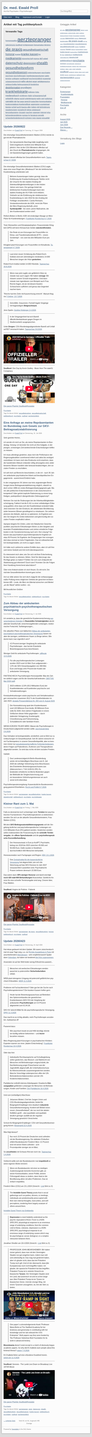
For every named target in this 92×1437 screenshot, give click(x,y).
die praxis (13, 49)
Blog (17, 17)
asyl (43, 99)
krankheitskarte (16, 91)
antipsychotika (11, 84)
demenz (47, 45)
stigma (16, 99)
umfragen (15, 79)
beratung (34, 115)
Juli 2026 (63, 122)
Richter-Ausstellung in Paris (40, 952)
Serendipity (15, 1429)
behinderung (45, 107)
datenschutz (14, 63)
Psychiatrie (7, 410)
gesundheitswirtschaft (35, 49)
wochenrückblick (35, 79)
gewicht (27, 101)
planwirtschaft (27, 59)
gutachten (35, 101)
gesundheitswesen (16, 72)
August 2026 (65, 119)
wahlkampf (24, 79)
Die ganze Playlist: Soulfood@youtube (19, 406)
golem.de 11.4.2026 (11, 1358)
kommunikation (45, 101)
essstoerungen (11, 110)
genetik (41, 115)
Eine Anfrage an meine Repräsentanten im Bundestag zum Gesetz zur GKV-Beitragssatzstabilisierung (29, 426)
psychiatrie (46, 73)
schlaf (13, 107)
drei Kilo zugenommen (44, 957)
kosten (18, 54)
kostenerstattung (12, 104)
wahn (38, 99)
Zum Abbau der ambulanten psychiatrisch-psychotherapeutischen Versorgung (28, 607)
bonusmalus (39, 45)
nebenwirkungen (34, 73)
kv (40, 54)
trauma (24, 107)
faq (18, 101)
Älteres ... (64, 130)
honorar (10, 54)
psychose (9, 76)
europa (25, 115)
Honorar (64, 100)
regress (36, 59)
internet (43, 112)
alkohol (29, 81)
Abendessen (22, 955)
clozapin (22, 112)
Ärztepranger (65, 92)
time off (63, 108)
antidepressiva (43, 81)
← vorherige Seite (9, 1421)
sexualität (45, 118)
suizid (22, 99)
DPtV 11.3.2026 (10, 1013)
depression (29, 63)
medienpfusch (12, 95)
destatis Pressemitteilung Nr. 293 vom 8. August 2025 (33, 701)
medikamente (13, 58)
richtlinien (23, 96)
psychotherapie (20, 76)
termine (8, 79)
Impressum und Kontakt (32, 17)
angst (34, 81)
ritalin (30, 96)
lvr (29, 115)
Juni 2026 (64, 125)
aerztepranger (34, 39)
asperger (36, 112)
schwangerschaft (39, 96)
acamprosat (44, 104)
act (41, 58)
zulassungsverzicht (13, 81)
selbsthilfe (9, 99)
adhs (23, 81)
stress (29, 110)
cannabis (9, 101)
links (37, 92)
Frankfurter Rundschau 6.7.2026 (38, 219)
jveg (34, 118)
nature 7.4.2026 (23, 1351)
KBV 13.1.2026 (48, 855)
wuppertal (47, 79)
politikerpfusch (8, 416)
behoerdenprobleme (13, 115)
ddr (15, 101)
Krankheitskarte (67, 94)
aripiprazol (36, 110)
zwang (38, 118)
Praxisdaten (65, 97)
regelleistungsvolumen (35, 76)
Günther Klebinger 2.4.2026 (25, 310)
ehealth (42, 63)
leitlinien (31, 92)
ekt (38, 107)
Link (42, 1186)
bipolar (8, 107)
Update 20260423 (14, 941)
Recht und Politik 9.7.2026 (35, 787)
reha (48, 112)
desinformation (12, 87)
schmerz (28, 118)
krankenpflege (24, 104)
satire (47, 76)
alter (29, 107)
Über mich (8, 17)
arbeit (45, 58)
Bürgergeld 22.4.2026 (23, 1126)
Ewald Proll (18, 130)
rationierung (10, 45)
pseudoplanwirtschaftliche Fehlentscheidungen (35, 744)
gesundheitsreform (19, 68)
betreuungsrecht (23, 84)
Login (47, 17)
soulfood (18, 45)
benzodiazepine (11, 112)
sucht (19, 107)
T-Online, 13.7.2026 (14, 296)
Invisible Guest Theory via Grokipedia (18, 1211)
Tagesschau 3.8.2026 (33, 329)
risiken (33, 107)
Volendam (12, 957)
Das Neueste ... (66, 127)
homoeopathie (11, 41)
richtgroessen (28, 45)
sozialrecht (22, 110)
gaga (22, 101)
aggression (35, 104)
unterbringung (30, 99)
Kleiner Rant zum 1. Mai (19, 803)
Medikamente (66, 102)
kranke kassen (29, 54)
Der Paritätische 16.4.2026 (37, 1089)
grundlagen (26, 87)
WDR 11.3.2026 (25, 981)
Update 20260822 (14, 126)
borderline (35, 84)
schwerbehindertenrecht (15, 118)
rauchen (29, 112)
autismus (48, 99)
